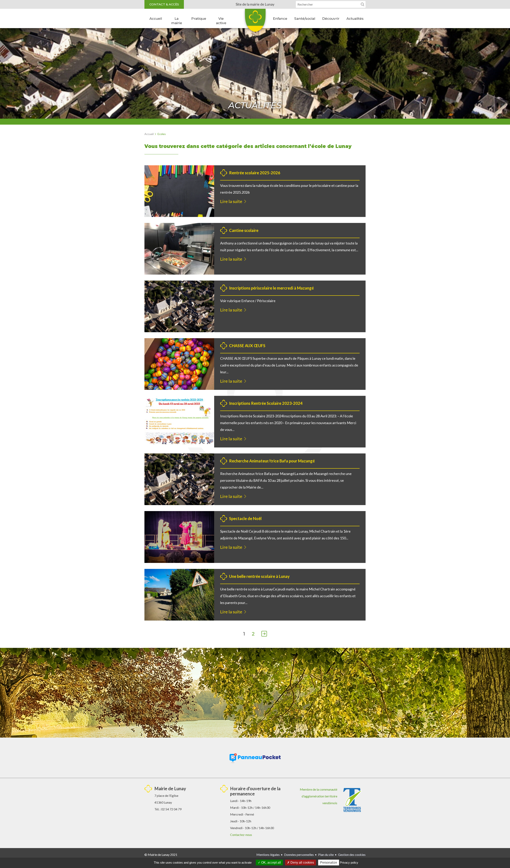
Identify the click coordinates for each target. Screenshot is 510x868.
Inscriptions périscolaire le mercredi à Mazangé (271, 288)
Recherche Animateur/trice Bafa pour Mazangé (272, 460)
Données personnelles (299, 854)
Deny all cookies (302, 862)
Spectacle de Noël (245, 518)
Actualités (355, 19)
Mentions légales (268, 854)
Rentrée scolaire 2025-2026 (254, 172)
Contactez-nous (241, 834)
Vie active (221, 21)
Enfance (280, 19)
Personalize (328, 862)
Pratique (198, 19)
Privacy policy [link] (349, 862)
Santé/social (304, 19)
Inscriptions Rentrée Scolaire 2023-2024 (266, 403)
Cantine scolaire (243, 230)
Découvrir (330, 19)
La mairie (176, 21)
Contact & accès (164, 4)
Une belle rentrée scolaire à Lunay (259, 576)
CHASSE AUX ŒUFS (247, 345)
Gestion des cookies (352, 854)
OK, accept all (270, 862)
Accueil (155, 19)
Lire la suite (231, 201)
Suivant (264, 634)
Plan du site (326, 854)
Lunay (255, 22)
